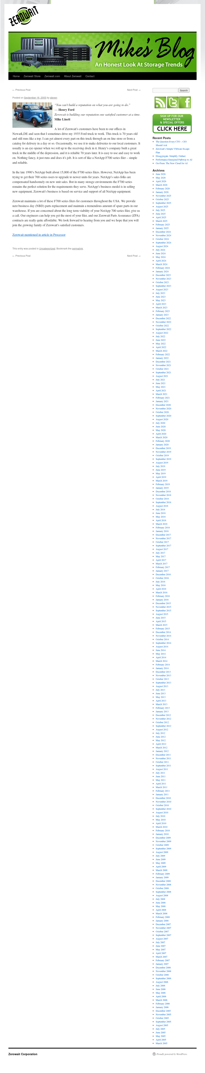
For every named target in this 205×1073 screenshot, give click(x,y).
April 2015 (161, 621)
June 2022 (161, 339)
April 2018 (161, 520)
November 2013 (163, 675)
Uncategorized (47, 248)
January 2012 (162, 751)
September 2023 (163, 285)
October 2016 (162, 577)
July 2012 (160, 733)
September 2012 (163, 725)
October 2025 (162, 199)
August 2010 (162, 812)
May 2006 (161, 992)
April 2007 (161, 953)
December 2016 (163, 574)
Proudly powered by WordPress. (172, 1054)
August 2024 (162, 246)
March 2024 (161, 264)
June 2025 (161, 213)
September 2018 (163, 502)
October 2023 (162, 282)
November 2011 (163, 758)
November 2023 (163, 278)
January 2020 (162, 444)
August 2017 (162, 549)
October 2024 (162, 238)
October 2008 (162, 888)
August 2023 (162, 289)
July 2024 (160, 249)
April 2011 (161, 783)
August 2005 (162, 1025)
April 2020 (161, 433)
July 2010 (160, 816)
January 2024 (162, 271)
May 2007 (161, 949)
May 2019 (161, 473)
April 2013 (161, 700)
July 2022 (160, 336)
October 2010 (162, 805)
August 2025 (162, 206)
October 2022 (162, 325)
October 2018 (162, 498)
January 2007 (162, 963)
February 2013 (163, 707)
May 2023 (161, 300)
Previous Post (21, 89)
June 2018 (161, 513)
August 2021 (162, 376)
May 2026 (161, 177)
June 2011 (161, 776)
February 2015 (163, 628)
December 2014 (163, 632)
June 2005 (161, 1032)
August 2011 (162, 769)
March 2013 (161, 704)
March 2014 (161, 660)
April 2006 (161, 996)
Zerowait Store (32, 76)
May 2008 (161, 906)
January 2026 (162, 192)
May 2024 (161, 256)
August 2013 (162, 686)
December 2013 (163, 671)
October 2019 (162, 455)
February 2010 (163, 830)
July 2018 (160, 509)
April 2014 (161, 657)
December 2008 (163, 880)
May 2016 (161, 585)
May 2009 (161, 862)
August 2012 (162, 729)
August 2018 (162, 505)
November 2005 (163, 1014)
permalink (77, 248)
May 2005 (161, 1036)
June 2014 (161, 650)
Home (16, 76)
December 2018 (163, 491)
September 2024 (163, 242)
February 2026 (163, 188)
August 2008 (162, 895)
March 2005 (161, 1043)
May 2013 (161, 697)
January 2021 (162, 401)
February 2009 (163, 873)
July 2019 (160, 466)
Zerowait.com (52, 76)
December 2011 (163, 754)
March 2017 (161, 563)
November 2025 (163, 195)
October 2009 (162, 844)
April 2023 (161, 303)
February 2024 (163, 267)
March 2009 (161, 870)
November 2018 (163, 495)
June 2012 (161, 736)
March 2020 (161, 437)
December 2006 (163, 967)
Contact (89, 76)
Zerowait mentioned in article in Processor (38, 234)
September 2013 (163, 682)
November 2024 (163, 235)
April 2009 (161, 866)
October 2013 (162, 678)
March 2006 (161, 999)
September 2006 (163, 978)
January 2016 (162, 599)
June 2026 (161, 174)
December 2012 (163, 715)
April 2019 (161, 476)
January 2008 (162, 920)
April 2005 (161, 1039)
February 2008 (163, 917)
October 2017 (162, 541)
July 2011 (160, 772)
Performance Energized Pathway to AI (174, 159)
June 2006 (161, 989)
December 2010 (163, 797)
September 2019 (163, 458)
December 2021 (163, 361)
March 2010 (161, 826)
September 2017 (163, 545)
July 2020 (160, 422)
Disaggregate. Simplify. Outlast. (171, 155)
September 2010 (163, 808)
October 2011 (162, 761)
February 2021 (163, 397)
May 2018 (161, 516)
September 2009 (163, 848)
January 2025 (162, 228)
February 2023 (163, 311)
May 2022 (161, 343)
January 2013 (162, 711)
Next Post (134, 89)
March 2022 (161, 350)
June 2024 (161, 253)
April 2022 (161, 347)
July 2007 (160, 942)
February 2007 (163, 960)
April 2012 (161, 743)
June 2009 (161, 859)
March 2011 (161, 787)
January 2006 (162, 1007)
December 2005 (163, 1010)
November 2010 (163, 801)
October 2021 (162, 368)
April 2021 (161, 390)
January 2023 (162, 314)
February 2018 (163, 527)
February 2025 (163, 224)
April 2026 (161, 181)
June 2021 (161, 383)
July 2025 (160, 210)
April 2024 (161, 260)
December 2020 (163, 404)
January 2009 (162, 877)
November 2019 (163, 451)
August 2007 (162, 938)
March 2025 (161, 220)
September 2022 (163, 329)
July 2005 (160, 1028)
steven (53, 97)
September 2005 (163, 1021)
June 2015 (161, 617)
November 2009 (163, 841)
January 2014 (162, 668)
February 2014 (163, 664)
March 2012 (161, 747)
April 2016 (161, 588)
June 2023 (161, 296)
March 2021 (161, 394)
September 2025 (163, 202)
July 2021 (160, 379)
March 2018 (161, 523)
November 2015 (163, 606)
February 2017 (163, 567)
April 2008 (161, 909)
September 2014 (163, 642)
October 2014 (162, 639)
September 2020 (163, 415)
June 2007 (161, 945)
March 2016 (161, 592)
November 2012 (163, 718)
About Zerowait (72, 76)
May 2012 (161, 740)
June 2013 (161, 693)
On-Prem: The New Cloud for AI (172, 163)
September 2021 (163, 372)
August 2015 (162, 614)
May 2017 (161, 556)
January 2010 (162, 834)
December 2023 (163, 275)
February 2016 (163, 596)
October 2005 (162, 1018)
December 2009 (163, 837)
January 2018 (162, 531)
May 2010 (161, 819)
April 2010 (161, 823)
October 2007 (162, 931)
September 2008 (163, 891)
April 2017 (161, 559)
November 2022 (163, 321)
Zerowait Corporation (23, 16)
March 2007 (161, 956)
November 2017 (163, 538)
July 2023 (160, 293)
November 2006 (163, 971)
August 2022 (162, 332)
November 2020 (163, 408)
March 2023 (161, 307)
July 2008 (160, 898)
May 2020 (161, 430)
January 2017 (162, 570)
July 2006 (160, 985)
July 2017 (160, 552)
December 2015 (163, 603)
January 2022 (162, 357)
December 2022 (163, 318)
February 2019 (163, 484)
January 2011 (162, 794)
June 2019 (161, 469)
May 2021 (161, 386)
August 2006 (162, 981)
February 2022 (163, 354)
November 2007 (163, 927)
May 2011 (161, 779)
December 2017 (163, 534)
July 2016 (160, 581)
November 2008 (163, 884)
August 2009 (162, 852)
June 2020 (161, 426)
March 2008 (161, 913)
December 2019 (163, 448)
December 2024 (163, 231)
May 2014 (161, 653)
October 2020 (162, 412)
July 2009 (160, 855)
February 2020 (163, 440)
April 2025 (161, 217)
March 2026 (161, 184)
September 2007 (163, 935)
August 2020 (162, 419)
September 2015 (163, 610)
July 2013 (160, 689)
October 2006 (162, 974)
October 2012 (162, 722)
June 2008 (161, 902)
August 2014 (162, 646)
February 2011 (163, 790)
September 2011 (163, 765)
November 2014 (163, 635)
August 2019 (162, 462)
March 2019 (161, 480)
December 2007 (163, 924)
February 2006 (163, 1003)
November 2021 (163, 365)
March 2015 (161, 624)
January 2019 (162, 487)
